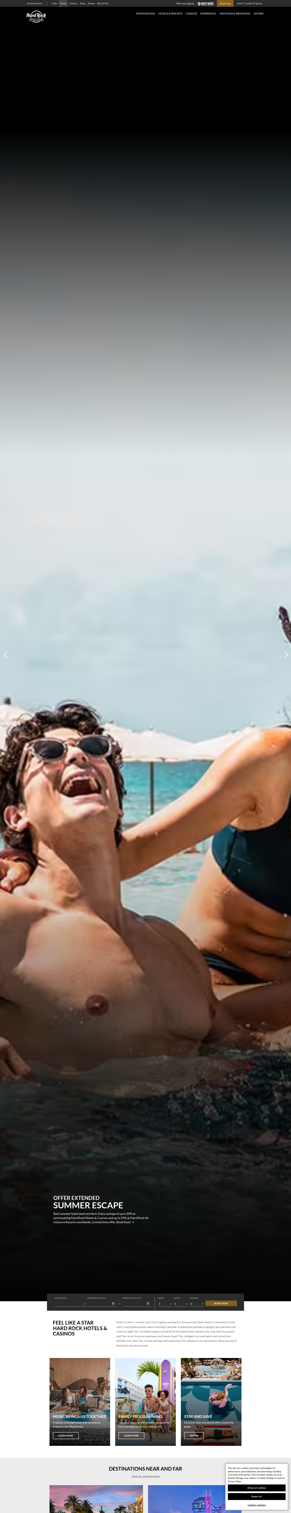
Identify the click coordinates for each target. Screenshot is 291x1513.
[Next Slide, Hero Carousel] (286, 650)
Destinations (145, 13)
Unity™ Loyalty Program (249, 3)
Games (91, 3)
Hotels (63, 3)
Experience (208, 13)
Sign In (190, 3)
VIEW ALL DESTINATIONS (146, 1476)
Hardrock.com (34, 3)
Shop (82, 3)
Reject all (256, 1496)
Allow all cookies (256, 1487)
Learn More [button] (65, 1435)
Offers (258, 13)
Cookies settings (257, 1505)
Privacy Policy (234, 1481)
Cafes (54, 3)
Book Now (221, 1303)
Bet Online (102, 3)
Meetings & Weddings (235, 13)
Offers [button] (194, 1435)
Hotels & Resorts (170, 13)
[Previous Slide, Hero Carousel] (5, 650)
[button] (113, 1303)
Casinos (73, 3)
